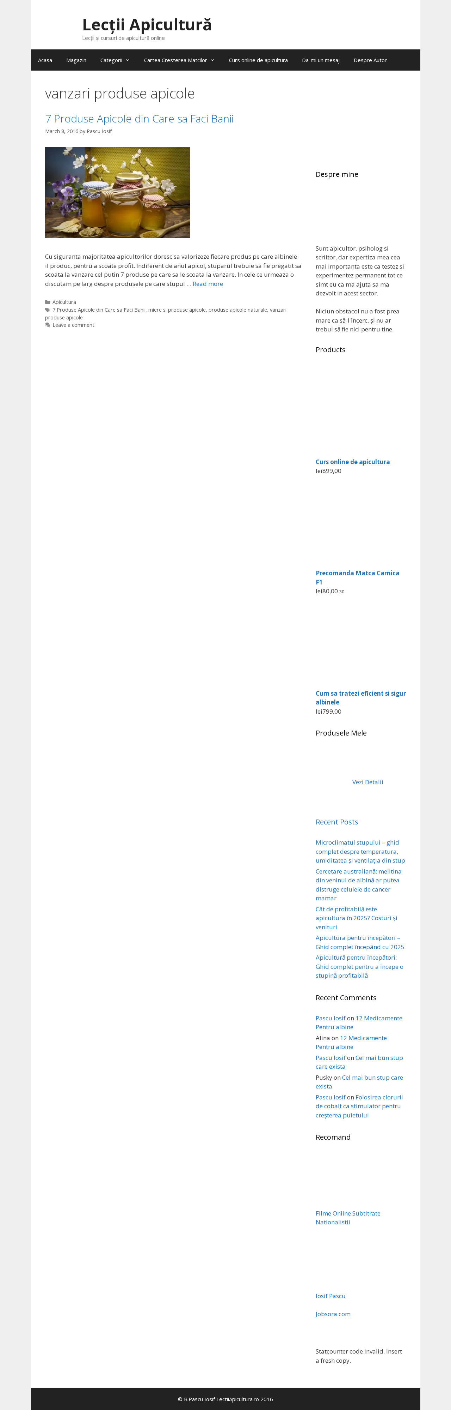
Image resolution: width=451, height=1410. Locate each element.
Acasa (45, 60)
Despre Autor (370, 60)
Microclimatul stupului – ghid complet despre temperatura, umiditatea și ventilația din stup (360, 851)
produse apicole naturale (238, 309)
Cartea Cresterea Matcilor (175, 60)
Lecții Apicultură (147, 24)
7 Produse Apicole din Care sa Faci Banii (139, 118)
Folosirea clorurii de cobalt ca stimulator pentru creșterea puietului (359, 1106)
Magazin (76, 60)
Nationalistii (333, 1222)
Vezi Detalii (367, 782)
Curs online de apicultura (258, 60)
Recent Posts (337, 822)
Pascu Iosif (331, 1018)
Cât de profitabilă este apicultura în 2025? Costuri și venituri (356, 918)
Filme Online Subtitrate (348, 1213)
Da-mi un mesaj (321, 60)
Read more (208, 284)
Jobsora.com (333, 1314)
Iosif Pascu (331, 1296)
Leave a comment (73, 325)
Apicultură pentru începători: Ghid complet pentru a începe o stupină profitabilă (359, 966)
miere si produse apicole (177, 309)
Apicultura (64, 302)
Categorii (111, 60)
